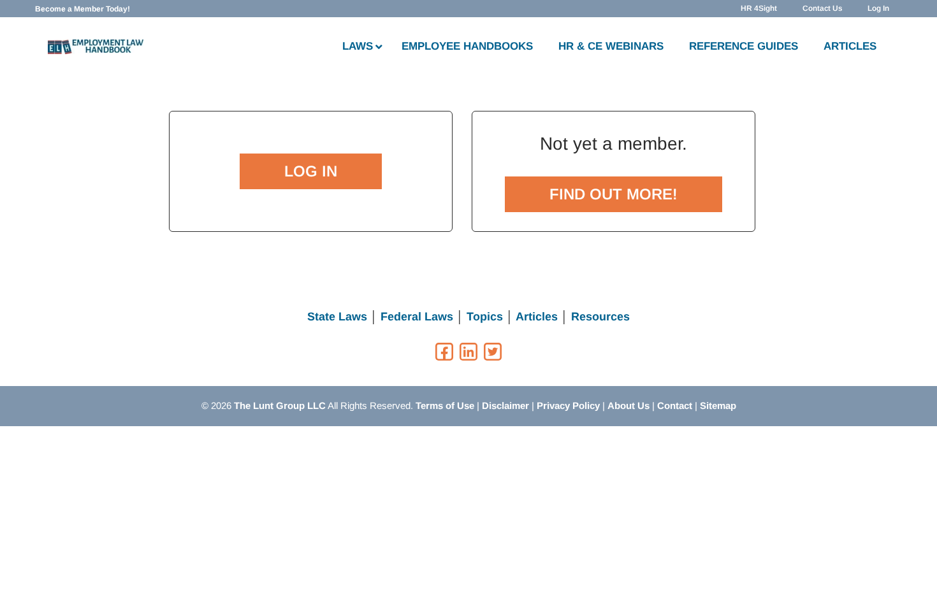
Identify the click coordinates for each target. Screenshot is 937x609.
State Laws (337, 316)
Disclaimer (505, 405)
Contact (674, 405)
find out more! (613, 194)
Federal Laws (417, 316)
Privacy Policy (568, 405)
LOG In (310, 171)
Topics (485, 316)
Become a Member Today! (82, 8)
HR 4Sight (759, 8)
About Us (628, 405)
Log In (878, 8)
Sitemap (718, 405)
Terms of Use (445, 405)
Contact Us (822, 8)
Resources (600, 316)
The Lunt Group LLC (280, 405)
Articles (537, 316)
